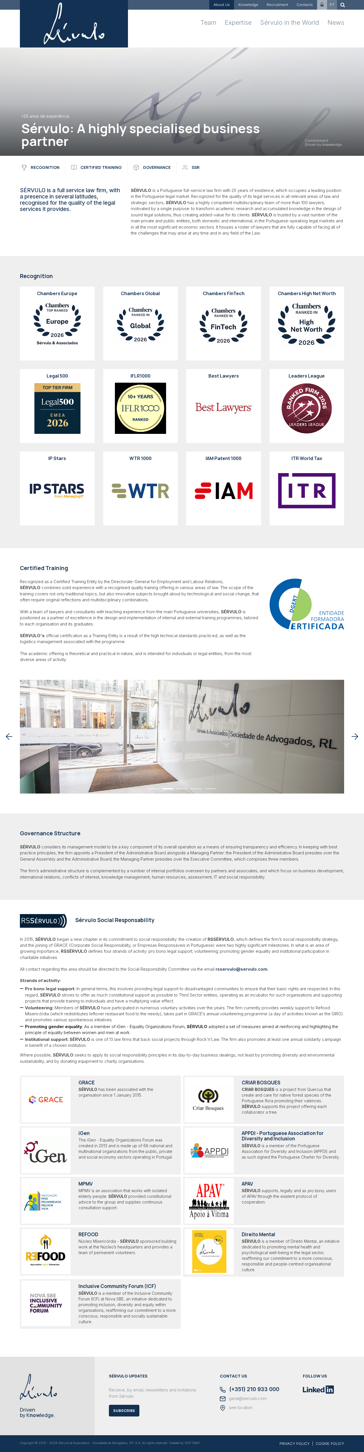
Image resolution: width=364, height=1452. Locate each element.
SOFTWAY (192, 1443)
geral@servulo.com (247, 1398)
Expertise (238, 22)
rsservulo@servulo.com (241, 969)
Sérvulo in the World (289, 22)
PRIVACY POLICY (295, 1443)
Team (208, 22)
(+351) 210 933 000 (253, 1390)
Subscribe (124, 1410)
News (336, 22)
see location (240, 1407)
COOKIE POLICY (330, 1443)
